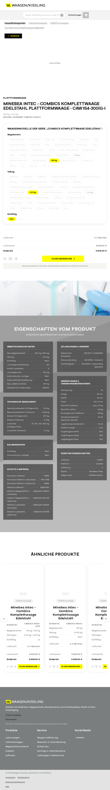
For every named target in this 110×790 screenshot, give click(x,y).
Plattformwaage (59, 23)
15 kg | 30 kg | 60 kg (63, 144)
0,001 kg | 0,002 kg (59, 182)
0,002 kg (76, 182)
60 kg (12, 155)
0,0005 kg (42, 176)
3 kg (96, 139)
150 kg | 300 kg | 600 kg (40, 155)
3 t (53, 165)
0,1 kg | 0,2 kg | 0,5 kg (47, 203)
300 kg (54, 160)
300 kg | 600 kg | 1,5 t (18, 160)
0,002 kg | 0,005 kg (46, 187)
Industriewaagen (38, 23)
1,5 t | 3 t (33, 165)
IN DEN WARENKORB (62, 258)
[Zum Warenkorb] (86, 15)
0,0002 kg (27, 176)
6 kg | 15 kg (34, 144)
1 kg (65, 208)
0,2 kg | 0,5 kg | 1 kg (86, 203)
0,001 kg (13, 182)
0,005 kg (63, 187)
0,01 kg (33, 192)
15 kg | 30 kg (82, 144)
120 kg (22, 155)
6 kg (47, 144)
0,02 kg (90, 192)
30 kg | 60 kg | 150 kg (18, 150)
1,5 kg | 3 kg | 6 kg (17, 139)
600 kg (12, 165)
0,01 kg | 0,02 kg (74, 192)
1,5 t (44, 165)
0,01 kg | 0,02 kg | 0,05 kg (52, 192)
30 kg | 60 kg (38, 150)
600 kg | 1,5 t (87, 160)
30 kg (51, 150)
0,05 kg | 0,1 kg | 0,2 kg (75, 197)
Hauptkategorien (15, 23)
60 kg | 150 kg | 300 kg (68, 150)
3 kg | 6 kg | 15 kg (67, 139)
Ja (21, 219)
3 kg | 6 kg (84, 139)
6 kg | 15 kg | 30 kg (17, 144)
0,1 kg (30, 203)
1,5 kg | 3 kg (34, 139)
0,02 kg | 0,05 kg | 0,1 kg (19, 197)
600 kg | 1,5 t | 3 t (69, 160)
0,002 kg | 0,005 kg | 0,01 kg (21, 187)
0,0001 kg (14, 176)
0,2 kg (12, 208)
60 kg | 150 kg (89, 150)
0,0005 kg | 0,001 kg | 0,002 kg (64, 176)
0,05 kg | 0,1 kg (16, 203)
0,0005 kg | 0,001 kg (90, 176)
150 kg (77, 155)
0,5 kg (40, 208)
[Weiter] (106, 619)
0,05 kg (57, 197)
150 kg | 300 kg (62, 155)
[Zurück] (4, 619)
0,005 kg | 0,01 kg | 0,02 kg (83, 187)
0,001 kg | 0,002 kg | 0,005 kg (34, 182)
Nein (12, 219)
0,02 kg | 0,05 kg (41, 197)
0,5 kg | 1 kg (53, 208)
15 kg (95, 144)
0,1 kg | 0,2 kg (66, 203)
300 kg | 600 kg (39, 160)
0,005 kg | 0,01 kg (17, 192)
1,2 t (22, 165)
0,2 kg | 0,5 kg (26, 208)
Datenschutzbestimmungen (55, 724)
